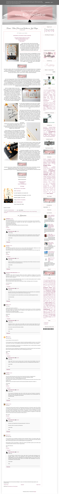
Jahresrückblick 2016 (46, 175)
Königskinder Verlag (52, 296)
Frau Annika (53, 130)
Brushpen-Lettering (52, 127)
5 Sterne (7, 211)
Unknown (7, 245)
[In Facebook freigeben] (21, 210)
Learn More (47, 2)
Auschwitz (54, 93)
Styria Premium (45, 310)
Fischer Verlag (49, 289)
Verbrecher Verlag (53, 312)
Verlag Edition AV (45, 313)
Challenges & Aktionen (47, 95)
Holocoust (44, 98)
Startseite (22, 484)
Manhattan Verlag (51, 298)
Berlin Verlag (53, 281)
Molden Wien (50, 299)
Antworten (7, 227)
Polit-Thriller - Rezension (49, 103)
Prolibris (53, 302)
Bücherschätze (53, 168)
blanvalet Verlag (52, 314)
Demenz (44, 96)
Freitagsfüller (51, 171)
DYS (44, 129)
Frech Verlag (45, 131)
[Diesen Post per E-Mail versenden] (19, 210)
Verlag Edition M (51, 313)
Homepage (22, 186)
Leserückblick (45, 177)
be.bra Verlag (47, 314)
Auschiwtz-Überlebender (46, 93)
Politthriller (54, 103)
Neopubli (54, 299)
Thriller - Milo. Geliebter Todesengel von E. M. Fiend (51, 235)
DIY (54, 128)
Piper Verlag (48, 302)
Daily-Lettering (47, 129)
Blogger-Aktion (47, 165)
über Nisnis (50, 193)
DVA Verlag (45, 285)
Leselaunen (53, 176)
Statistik (44, 189)
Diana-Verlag (53, 286)
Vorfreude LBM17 (52, 190)
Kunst (54, 100)
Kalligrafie (50, 132)
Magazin (49, 135)
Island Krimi (53, 98)
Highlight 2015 (52, 96)
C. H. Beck (45, 283)
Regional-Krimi (51, 104)
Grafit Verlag (45, 292)
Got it (52, 2)
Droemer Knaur (47, 287)
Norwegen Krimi (51, 102)
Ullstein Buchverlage (46, 312)
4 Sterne (49, 91)
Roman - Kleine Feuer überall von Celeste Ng (51, 243)
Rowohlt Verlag (34, 211)
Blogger (34, 491)
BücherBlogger (49, 168)
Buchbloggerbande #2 (46, 167)
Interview (48, 98)
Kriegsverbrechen (53, 99)
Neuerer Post (6, 484)
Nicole (7, 304)
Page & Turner (51, 300)
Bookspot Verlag (53, 282)
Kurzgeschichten (45, 101)
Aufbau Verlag (53, 92)
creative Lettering (46, 136)
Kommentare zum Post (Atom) (12, 486)
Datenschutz (46, 322)
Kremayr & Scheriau (46, 296)
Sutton (47, 311)
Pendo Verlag (51, 301)
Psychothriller (45, 104)
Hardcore (44, 293)
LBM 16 (52, 175)
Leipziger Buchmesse (47, 176)
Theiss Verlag (50, 311)
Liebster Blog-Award (47, 178)
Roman (31, 211)
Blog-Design (45, 127)
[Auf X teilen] (20, 210)
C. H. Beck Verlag (50, 283)
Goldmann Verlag (50, 291)
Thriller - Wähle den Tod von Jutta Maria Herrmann (51, 216)
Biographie (50, 94)
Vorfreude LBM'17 (46, 190)
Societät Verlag (53, 309)
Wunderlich (5, 212)
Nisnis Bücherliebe (11, 231)
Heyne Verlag (48, 294)
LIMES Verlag (45, 297)
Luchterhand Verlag (52, 297)
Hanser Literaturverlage (51, 292)
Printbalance (22, 182)
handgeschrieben (52, 136)
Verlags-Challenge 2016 (52, 189)
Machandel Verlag (45, 298)
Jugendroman (45, 99)
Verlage (47, 189)
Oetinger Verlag (45, 300)
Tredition (54, 311)
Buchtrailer (44, 168)
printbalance (8, 218)
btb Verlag (45, 315)
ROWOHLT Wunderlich (21, 199)
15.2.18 (18, 272)
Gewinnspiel (45, 173)
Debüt (54, 95)
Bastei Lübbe (48, 281)
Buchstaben (45, 128)
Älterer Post (38, 484)
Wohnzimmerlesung (46, 191)
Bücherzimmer (45, 169)
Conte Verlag (48, 284)
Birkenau (54, 94)
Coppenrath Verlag (52, 284)
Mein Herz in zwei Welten (20, 188)
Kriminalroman (46, 100)
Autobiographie (45, 94)
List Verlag (48, 297)
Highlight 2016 (46, 97)
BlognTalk (54, 166)
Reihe (54, 104)
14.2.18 (12, 218)
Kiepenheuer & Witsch (47, 295)
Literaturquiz (53, 178)
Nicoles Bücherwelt (22, 181)
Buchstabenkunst (51, 128)
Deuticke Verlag (49, 285)
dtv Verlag (53, 315)
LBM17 (54, 175)
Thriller (47, 106)
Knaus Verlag (53, 295)
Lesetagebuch (49, 177)
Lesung (53, 177)
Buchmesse (53, 167)
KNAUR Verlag (53, 294)
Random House (47, 303)
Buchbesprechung (12, 211)
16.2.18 (17, 389)
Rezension (27, 211)
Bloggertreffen (45, 166)
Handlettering (51, 131)
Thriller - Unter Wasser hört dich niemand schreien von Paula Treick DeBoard (51, 226)
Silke (7, 336)
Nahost (54, 101)
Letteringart (50, 134)
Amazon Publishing (46, 92)
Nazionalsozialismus (46, 102)
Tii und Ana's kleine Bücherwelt (11, 272)
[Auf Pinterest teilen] (22, 210)
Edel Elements (50, 288)
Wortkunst (53, 135)
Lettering (45, 134)
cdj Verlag (49, 315)
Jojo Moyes (18, 190)
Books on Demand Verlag (47, 282)
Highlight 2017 (52, 97)
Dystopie (48, 96)
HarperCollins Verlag (49, 293)
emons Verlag (48, 316)
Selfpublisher (46, 309)
